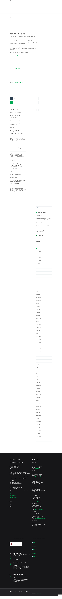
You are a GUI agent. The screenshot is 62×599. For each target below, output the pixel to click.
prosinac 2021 (38, 321)
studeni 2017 (38, 382)
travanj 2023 (38, 297)
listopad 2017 (38, 385)
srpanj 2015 (38, 430)
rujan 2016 (38, 409)
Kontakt (20, 591)
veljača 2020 (38, 351)
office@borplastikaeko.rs (39, 476)
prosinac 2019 (38, 354)
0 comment (15, 117)
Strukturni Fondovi (13, 497)
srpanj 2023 (38, 291)
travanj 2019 (38, 364)
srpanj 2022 (38, 309)
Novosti (41, 9)
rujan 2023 (38, 288)
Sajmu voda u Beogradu (17, 148)
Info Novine (26, 591)
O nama (15, 591)
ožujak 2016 (38, 418)
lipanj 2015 (38, 433)
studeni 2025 (38, 257)
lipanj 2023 (38, 294)
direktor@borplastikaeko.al (40, 518)
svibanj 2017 (38, 388)
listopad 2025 (38, 260)
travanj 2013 (38, 439)
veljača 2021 (38, 342)
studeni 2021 (38, 324)
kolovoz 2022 (38, 306)
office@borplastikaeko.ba (39, 484)
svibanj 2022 (38, 312)
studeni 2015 (38, 427)
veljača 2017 (38, 397)
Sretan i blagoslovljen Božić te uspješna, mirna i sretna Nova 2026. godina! (17, 131)
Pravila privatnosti (13, 495)
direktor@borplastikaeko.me (40, 493)
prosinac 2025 (38, 254)
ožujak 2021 (38, 339)
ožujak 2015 (38, 436)
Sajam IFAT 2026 (15, 115)
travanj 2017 (38, 391)
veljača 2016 (38, 421)
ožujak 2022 (38, 318)
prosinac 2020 (38, 345)
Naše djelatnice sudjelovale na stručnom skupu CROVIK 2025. (18, 181)
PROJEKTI (38, 243)
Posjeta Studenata (17, 34)
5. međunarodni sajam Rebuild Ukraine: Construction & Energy (16, 165)
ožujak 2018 (38, 376)
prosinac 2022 (38, 303)
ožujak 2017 (38, 394)
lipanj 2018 (38, 373)
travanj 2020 (38, 348)
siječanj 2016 (38, 424)
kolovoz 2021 (38, 327)
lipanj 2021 (38, 333)
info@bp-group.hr (15, 468)
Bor (11, 36)
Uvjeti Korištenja (13, 493)
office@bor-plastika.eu (39, 509)
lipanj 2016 (38, 412)
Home (37, 9)
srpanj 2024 (38, 279)
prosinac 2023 (38, 285)
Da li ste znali (39, 239)
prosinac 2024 (38, 272)
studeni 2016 (38, 403)
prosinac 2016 (38, 400)
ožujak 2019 (38, 367)
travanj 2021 (38, 336)
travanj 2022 (38, 315)
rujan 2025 (38, 263)
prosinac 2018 (38, 370)
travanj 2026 (38, 251)
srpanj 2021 (38, 330)
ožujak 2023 (38, 300)
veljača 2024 (38, 282)
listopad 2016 (38, 406)
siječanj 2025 (38, 269)
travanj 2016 (38, 415)
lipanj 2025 (38, 266)
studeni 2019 (38, 357)
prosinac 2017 (38, 379)
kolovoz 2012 (38, 442)
